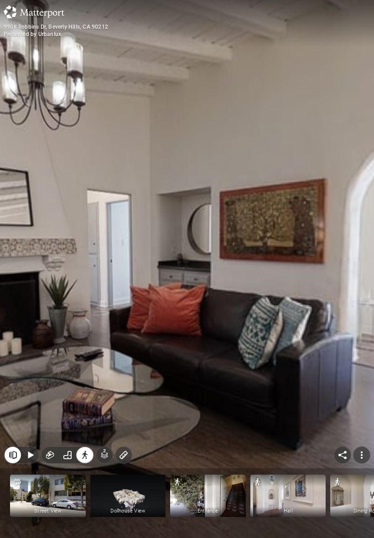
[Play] (30, 455)
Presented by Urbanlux (32, 34)
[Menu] (361, 455)
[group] (67, 455)
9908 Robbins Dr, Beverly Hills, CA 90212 (56, 27)
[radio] (50, 455)
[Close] (13, 455)
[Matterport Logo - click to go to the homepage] (34, 12)
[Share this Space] (342, 455)
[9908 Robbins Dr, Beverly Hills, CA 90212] (187, 269)
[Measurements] (123, 455)
